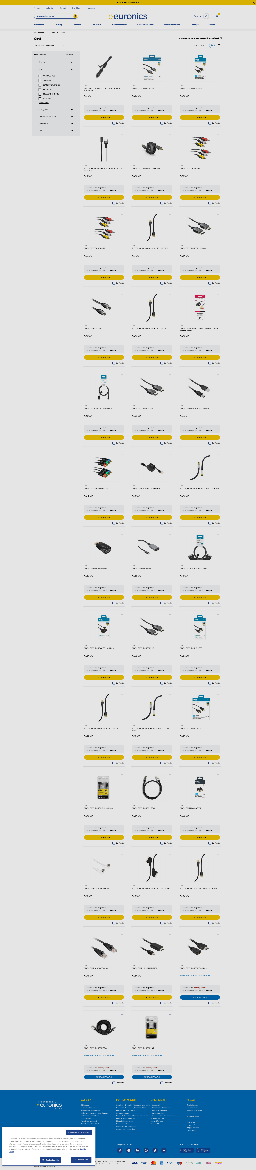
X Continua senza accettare (79, 1132)
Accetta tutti (83, 1160)
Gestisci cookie (52, 1160)
